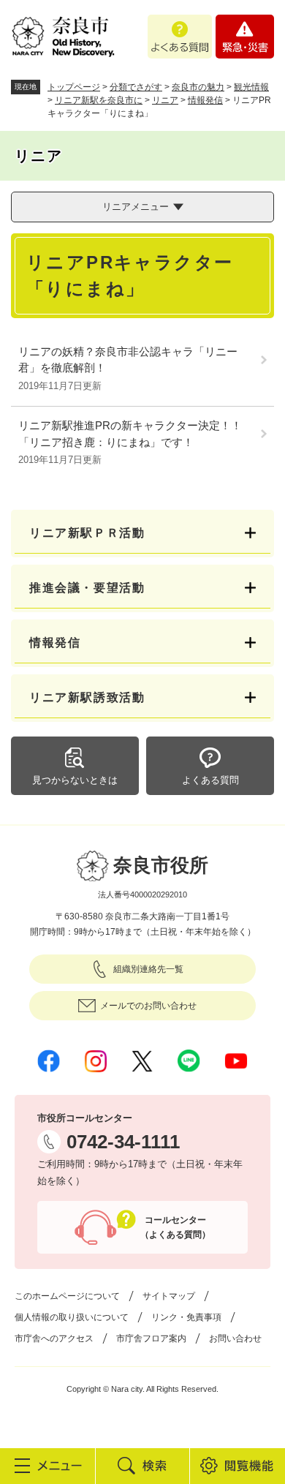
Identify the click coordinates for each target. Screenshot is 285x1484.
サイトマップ (168, 1296)
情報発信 (205, 100)
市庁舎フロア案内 (151, 1338)
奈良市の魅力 (198, 87)
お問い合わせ (235, 1338)
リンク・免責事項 (186, 1317)
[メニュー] (47, 1465)
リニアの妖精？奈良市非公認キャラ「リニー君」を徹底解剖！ (128, 359)
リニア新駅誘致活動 (87, 697)
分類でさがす (136, 87)
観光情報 (251, 87)
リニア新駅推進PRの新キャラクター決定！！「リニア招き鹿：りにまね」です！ (130, 433)
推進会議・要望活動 (87, 587)
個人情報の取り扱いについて (72, 1317)
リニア (165, 100)
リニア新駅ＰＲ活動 (87, 533)
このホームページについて (67, 1296)
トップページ (74, 87)
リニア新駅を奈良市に (98, 100)
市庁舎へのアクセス (54, 1338)
